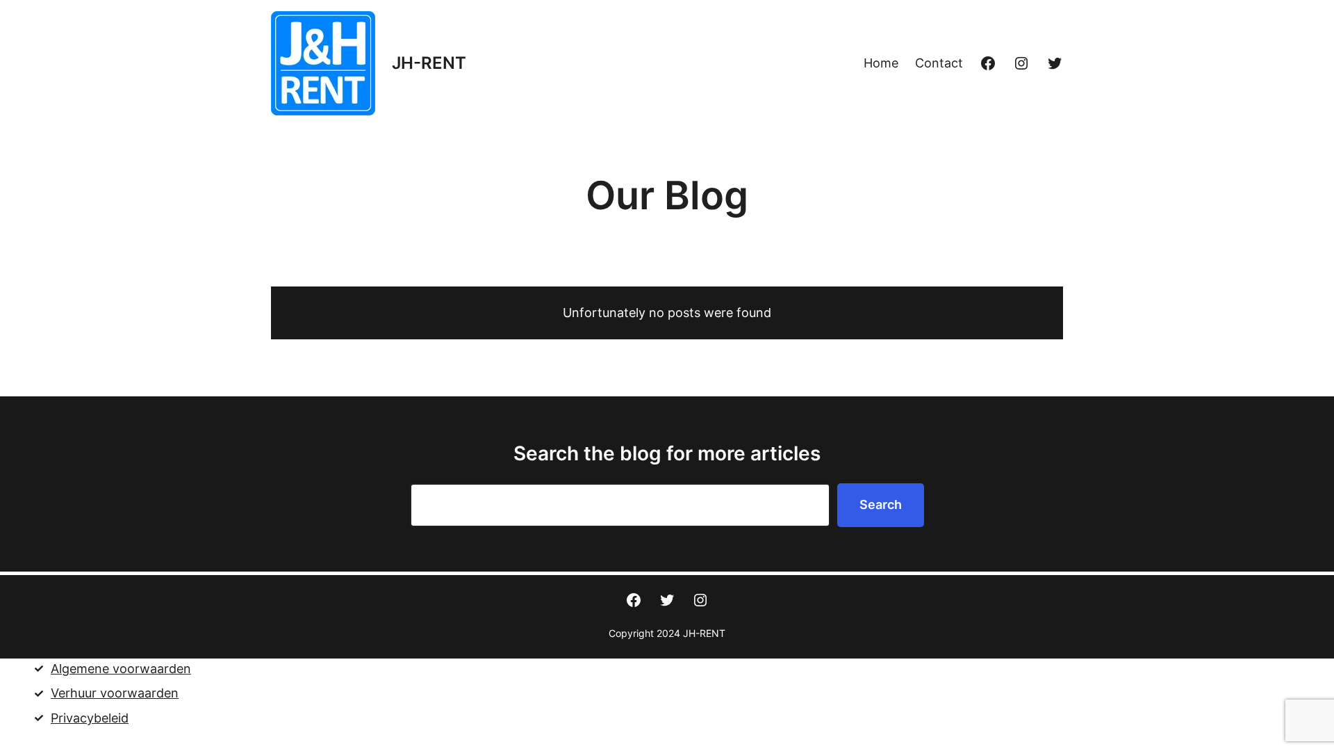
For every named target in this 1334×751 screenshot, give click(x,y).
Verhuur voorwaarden (115, 693)
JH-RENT (429, 63)
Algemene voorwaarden (121, 668)
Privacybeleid (90, 718)
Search (880, 504)
